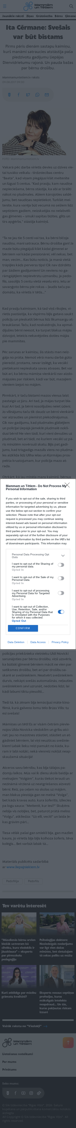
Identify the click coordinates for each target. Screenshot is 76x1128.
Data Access (38, 642)
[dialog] (38, 564)
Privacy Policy (60, 642)
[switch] (61, 565)
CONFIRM (23, 628)
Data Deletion (16, 642)
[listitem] (38, 555)
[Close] (68, 486)
